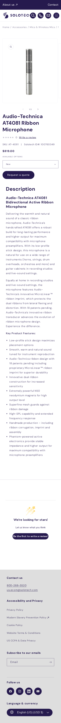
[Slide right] (38, 109)
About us (9, 4)
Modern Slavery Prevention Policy (26, 617)
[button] (56, 15)
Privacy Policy (15, 609)
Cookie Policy (15, 625)
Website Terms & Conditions (23, 632)
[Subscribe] (50, 662)
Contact (53, 4)
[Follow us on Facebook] (10, 691)
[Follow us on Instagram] (19, 691)
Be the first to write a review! (30, 536)
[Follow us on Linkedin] (29, 691)
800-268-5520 (16, 585)
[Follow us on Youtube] (38, 691)
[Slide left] (23, 109)
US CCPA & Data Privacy (21, 640)
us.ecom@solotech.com (22, 590)
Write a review (27, 137)
